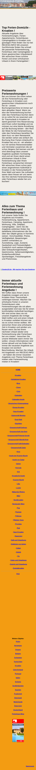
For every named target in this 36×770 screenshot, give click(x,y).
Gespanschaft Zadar (18, 448)
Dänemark (18, 698)
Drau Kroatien (18, 411)
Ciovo (18, 387)
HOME (18, 370)
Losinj (18, 488)
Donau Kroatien (18, 407)
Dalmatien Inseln (18, 399)
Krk (18, 472)
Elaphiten (18, 423)
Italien (18, 678)
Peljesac (18, 516)
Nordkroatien (18, 500)
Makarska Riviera (18, 492)
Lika (18, 484)
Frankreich (18, 694)
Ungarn (18, 650)
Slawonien (18, 536)
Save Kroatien (18, 532)
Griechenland (18, 670)
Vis (18, 556)
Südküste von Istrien (18, 544)
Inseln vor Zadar (18, 460)
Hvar (18, 452)
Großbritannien (18, 686)
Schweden (18, 658)
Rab (18, 528)
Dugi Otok (18, 419)
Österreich (18, 706)
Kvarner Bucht (18, 480)
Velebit (18, 552)
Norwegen (18, 645)
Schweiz (18, 682)
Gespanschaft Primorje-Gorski (18, 435)
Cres (18, 391)
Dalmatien (18, 395)
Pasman (18, 512)
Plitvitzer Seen (18, 520)
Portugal (18, 674)
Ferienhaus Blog (18, 714)
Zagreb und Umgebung (18, 564)
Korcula (18, 468)
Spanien (18, 690)
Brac (18, 383)
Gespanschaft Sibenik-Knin (18, 439)
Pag (18, 508)
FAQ (18, 574)
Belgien (18, 654)
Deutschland (18, 710)
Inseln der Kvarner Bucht (18, 456)
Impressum (30, 766)
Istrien (18, 464)
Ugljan (18, 548)
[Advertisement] (18, 606)
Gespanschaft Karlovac (18, 427)
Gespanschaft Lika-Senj (18, 431)
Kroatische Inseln (18, 476)
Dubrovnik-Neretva (18, 415)
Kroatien (18, 375)
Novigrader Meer (18, 504)
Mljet (18, 496)
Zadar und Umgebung (18, 560)
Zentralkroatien (18, 568)
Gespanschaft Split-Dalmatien (18, 444)
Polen (18, 641)
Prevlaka (18, 524)
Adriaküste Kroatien (18, 379)
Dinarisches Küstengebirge (18, 403)
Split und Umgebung (18, 540)
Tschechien (18, 662)
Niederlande (18, 702)
